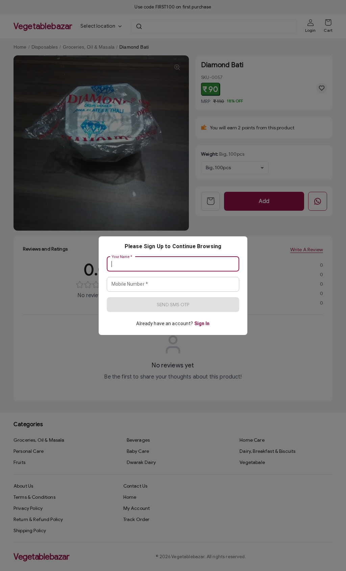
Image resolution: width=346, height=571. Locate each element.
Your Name (122, 257)
